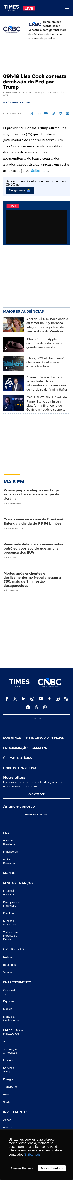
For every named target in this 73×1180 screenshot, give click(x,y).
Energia (8, 1079)
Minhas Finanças (18, 883)
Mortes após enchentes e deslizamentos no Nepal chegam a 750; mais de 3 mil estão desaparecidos (32, 579)
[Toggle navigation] (67, 8)
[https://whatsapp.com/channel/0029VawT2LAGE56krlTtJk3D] (45, 707)
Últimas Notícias (17, 758)
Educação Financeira (9, 892)
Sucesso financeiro (9, 922)
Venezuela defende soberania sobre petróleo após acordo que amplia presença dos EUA (33, 548)
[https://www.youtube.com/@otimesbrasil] (41, 699)
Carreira (39, 748)
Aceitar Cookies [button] (52, 1168)
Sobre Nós (12, 738)
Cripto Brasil (14, 949)
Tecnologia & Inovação (10, 1051)
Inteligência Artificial (44, 738)
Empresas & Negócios (13, 1032)
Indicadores (10, 851)
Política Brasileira (9, 861)
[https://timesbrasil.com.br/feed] (66, 699)
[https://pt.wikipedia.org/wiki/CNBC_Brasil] (58, 699)
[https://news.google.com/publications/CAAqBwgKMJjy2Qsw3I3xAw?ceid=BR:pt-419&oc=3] (28, 707)
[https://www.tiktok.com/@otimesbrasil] (49, 699)
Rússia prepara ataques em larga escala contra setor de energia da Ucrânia (31, 494)
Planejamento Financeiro (11, 904)
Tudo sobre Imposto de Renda (10, 936)
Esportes (8, 1001)
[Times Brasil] (12, 8)
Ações (7, 1120)
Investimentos (15, 1112)
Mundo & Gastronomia (11, 1018)
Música (7, 1009)
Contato (36, 718)
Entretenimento (17, 982)
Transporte (10, 1087)
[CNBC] (11, 29)
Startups (8, 1102)
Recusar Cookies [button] (21, 1168)
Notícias (8, 957)
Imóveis (8, 1060)
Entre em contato (36, 814)
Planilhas (8, 913)
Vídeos (7, 972)
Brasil (8, 833)
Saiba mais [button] (32, 1154)
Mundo (9, 873)
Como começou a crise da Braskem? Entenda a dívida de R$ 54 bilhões (33, 521)
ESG (6, 1094)
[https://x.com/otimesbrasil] (15, 699)
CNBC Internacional (20, 768)
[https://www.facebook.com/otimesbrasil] (6, 699)
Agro (6, 1041)
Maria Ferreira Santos (16, 102)
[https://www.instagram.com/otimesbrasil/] (32, 699)
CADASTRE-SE (36, 794)
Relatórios (9, 965)
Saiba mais (39, 171)
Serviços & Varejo (10, 1069)
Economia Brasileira (9, 842)
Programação (15, 748)
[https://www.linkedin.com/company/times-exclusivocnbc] (23, 699)
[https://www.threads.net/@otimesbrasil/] (36, 707)
